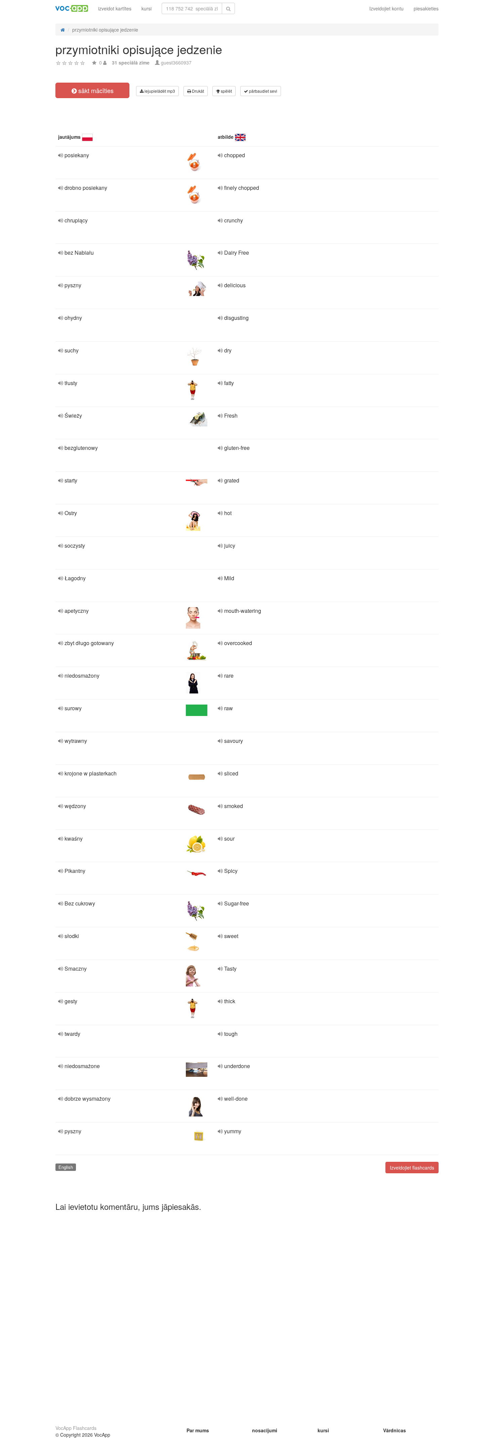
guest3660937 (176, 62)
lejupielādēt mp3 (159, 91)
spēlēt (226, 91)
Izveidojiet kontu (386, 8)
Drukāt (197, 91)
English (65, 1167)
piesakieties (426, 8)
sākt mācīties (95, 90)
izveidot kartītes (114, 8)
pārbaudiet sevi (262, 91)
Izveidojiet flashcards (412, 1167)
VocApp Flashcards (75, 1428)
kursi (146, 8)
